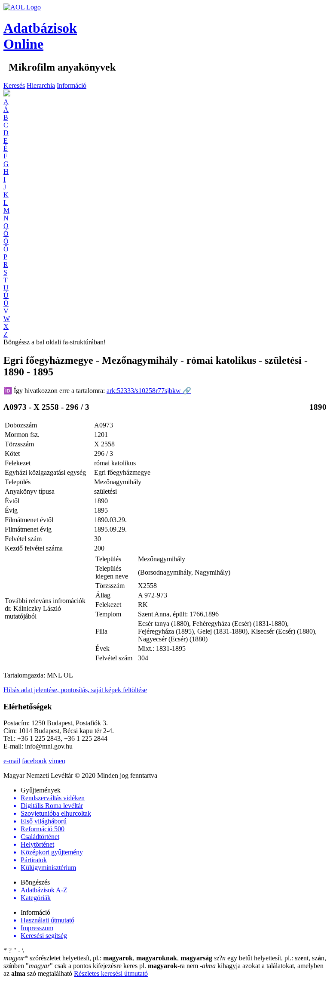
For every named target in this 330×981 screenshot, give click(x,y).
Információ (71, 85)
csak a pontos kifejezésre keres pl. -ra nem (113, 965)
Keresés (14, 85)
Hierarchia (41, 85)
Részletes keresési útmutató (111, 973)
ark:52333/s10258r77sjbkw (149, 390)
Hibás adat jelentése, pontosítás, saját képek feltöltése (75, 689)
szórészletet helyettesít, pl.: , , (107, 958)
